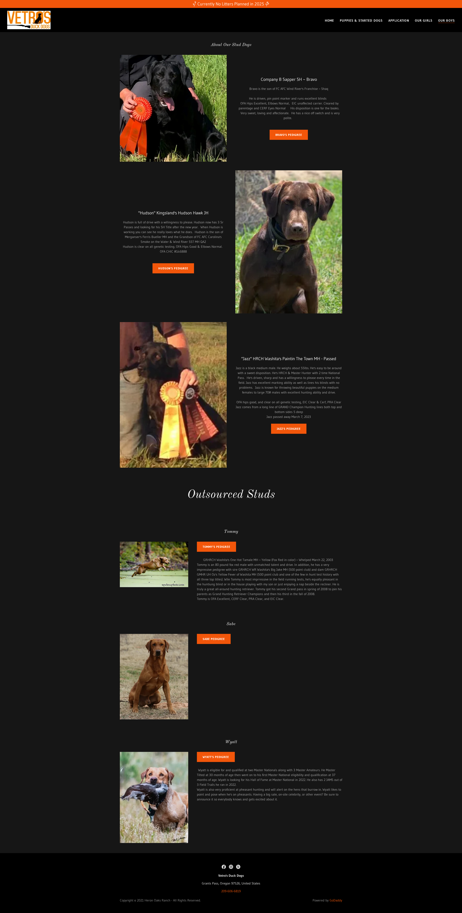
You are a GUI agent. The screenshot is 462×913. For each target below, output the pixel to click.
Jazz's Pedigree (288, 429)
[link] (29, 20)
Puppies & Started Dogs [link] (361, 21)
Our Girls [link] (423, 21)
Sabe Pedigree (214, 639)
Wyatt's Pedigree (216, 757)
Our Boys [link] (446, 21)
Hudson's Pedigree (173, 268)
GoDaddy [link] (336, 900)
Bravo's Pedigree (288, 135)
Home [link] (329, 21)
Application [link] (398, 21)
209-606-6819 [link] (231, 891)
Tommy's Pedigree (216, 547)
